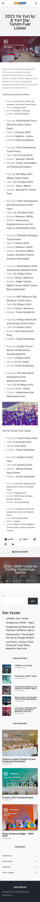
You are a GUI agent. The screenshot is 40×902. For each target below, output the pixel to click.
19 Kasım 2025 (7, 763)
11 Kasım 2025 (7, 800)
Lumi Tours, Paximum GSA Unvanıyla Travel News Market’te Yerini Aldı (19, 645)
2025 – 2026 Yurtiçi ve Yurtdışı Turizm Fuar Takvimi (20, 569)
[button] (7, 581)
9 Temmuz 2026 (20, 667)
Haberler (6, 867)
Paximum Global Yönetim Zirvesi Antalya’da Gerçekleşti (19, 760)
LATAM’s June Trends (17, 618)
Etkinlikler (7, 861)
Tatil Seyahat (8, 872)
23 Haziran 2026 (20, 678)
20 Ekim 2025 (6, 838)
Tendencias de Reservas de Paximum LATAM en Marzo (20, 629)
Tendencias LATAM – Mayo (20, 622)
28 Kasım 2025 (20, 713)
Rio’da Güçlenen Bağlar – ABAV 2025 (18, 834)
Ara (3, 596)
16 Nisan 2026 (19, 690)
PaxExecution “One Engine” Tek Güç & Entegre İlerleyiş (20, 636)
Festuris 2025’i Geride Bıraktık (17, 797)
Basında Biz (7, 856)
